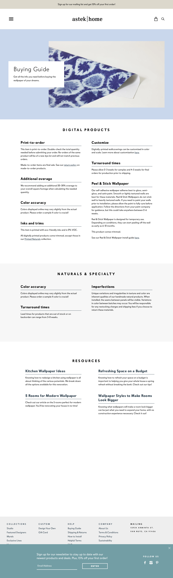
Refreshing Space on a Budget (122, 371)
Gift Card (43, 532)
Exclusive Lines (14, 540)
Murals (10, 536)
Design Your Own (47, 528)
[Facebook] (145, 562)
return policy (70, 165)
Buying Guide (74, 528)
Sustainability (105, 540)
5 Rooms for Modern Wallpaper (51, 396)
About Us (103, 528)
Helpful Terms (74, 540)
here (137, 152)
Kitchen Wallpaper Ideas (45, 371)
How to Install (75, 536)
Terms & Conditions (108, 532)
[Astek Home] (87, 18)
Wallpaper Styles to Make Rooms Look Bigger (125, 398)
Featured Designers (16, 532)
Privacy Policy (105, 536)
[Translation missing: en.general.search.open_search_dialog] (163, 18)
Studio (10, 528)
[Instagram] (151, 562)
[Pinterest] (157, 562)
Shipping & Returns (77, 532)
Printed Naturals (32, 239)
